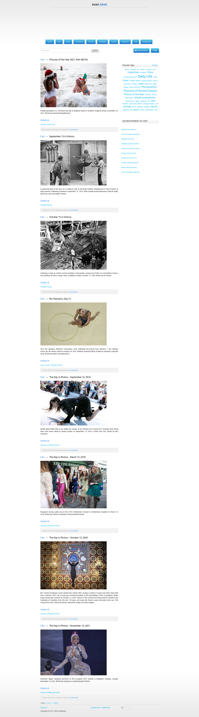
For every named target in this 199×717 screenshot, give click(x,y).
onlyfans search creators (130, 144)
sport (42, 365)
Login (155, 50)
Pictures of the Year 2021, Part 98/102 (68, 59)
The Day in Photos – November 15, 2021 (69, 625)
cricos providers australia (130, 172)
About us (43, 707)
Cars (154, 69)
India (140, 83)
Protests (148, 94)
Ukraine (125, 104)
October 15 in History (60, 217)
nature (153, 106)
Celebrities (133, 72)
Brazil (48, 365)
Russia (154, 94)
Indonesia (148, 84)
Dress (126, 80)
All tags (154, 65)
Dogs (155, 77)
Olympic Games (56, 365)
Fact (42, 59)
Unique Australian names (130, 148)
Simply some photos (145, 97)
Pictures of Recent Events (49, 445)
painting (126, 110)
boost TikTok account (129, 167)
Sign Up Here (142, 50)
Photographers (149, 87)
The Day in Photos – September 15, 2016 (70, 377)
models (146, 107)
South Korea (129, 101)
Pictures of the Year (47, 124)
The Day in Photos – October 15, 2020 (68, 537)
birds (134, 107)
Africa (127, 69)
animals (127, 106)
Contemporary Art (130, 77)
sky (131, 110)
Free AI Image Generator (130, 134)
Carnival (148, 69)
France (155, 81)
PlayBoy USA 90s (127, 139)
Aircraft (133, 69)
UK (149, 101)
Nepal (126, 87)
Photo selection (134, 87)
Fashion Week (146, 81)
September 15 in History (61, 136)
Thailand (143, 101)
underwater (149, 110)
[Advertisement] (99, 22)
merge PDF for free (128, 153)
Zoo (156, 104)
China (150, 72)
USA (153, 101)
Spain (137, 101)
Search (95, 50)
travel (142, 110)
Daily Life (145, 76)
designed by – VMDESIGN (100, 707)
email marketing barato (129, 163)
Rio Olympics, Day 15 (60, 298)
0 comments (73, 129)
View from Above (135, 104)
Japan (155, 84)
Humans (134, 84)
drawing (140, 107)
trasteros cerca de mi (129, 158)
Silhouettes (129, 98)
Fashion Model (135, 81)
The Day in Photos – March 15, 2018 (67, 457)
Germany (127, 84)
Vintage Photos (46, 205)
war (156, 110)
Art (138, 69)
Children (143, 72)
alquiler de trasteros (128, 129)
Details (43, 120)
